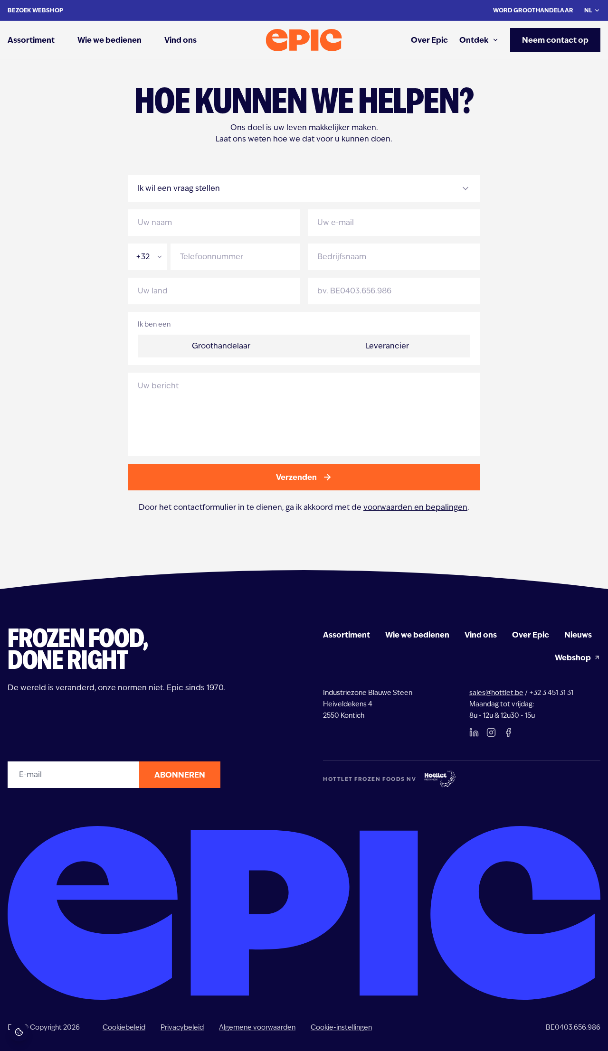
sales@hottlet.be (496, 692)
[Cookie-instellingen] (19, 1032)
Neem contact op (555, 40)
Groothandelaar (221, 346)
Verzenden (296, 477)
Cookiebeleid (124, 1027)
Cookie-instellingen (341, 1027)
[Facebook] (508, 732)
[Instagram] (491, 732)
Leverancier (387, 346)
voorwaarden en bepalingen (415, 507)
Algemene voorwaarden (257, 1027)
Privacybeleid (182, 1027)
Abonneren (179, 774)
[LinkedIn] (474, 732)
